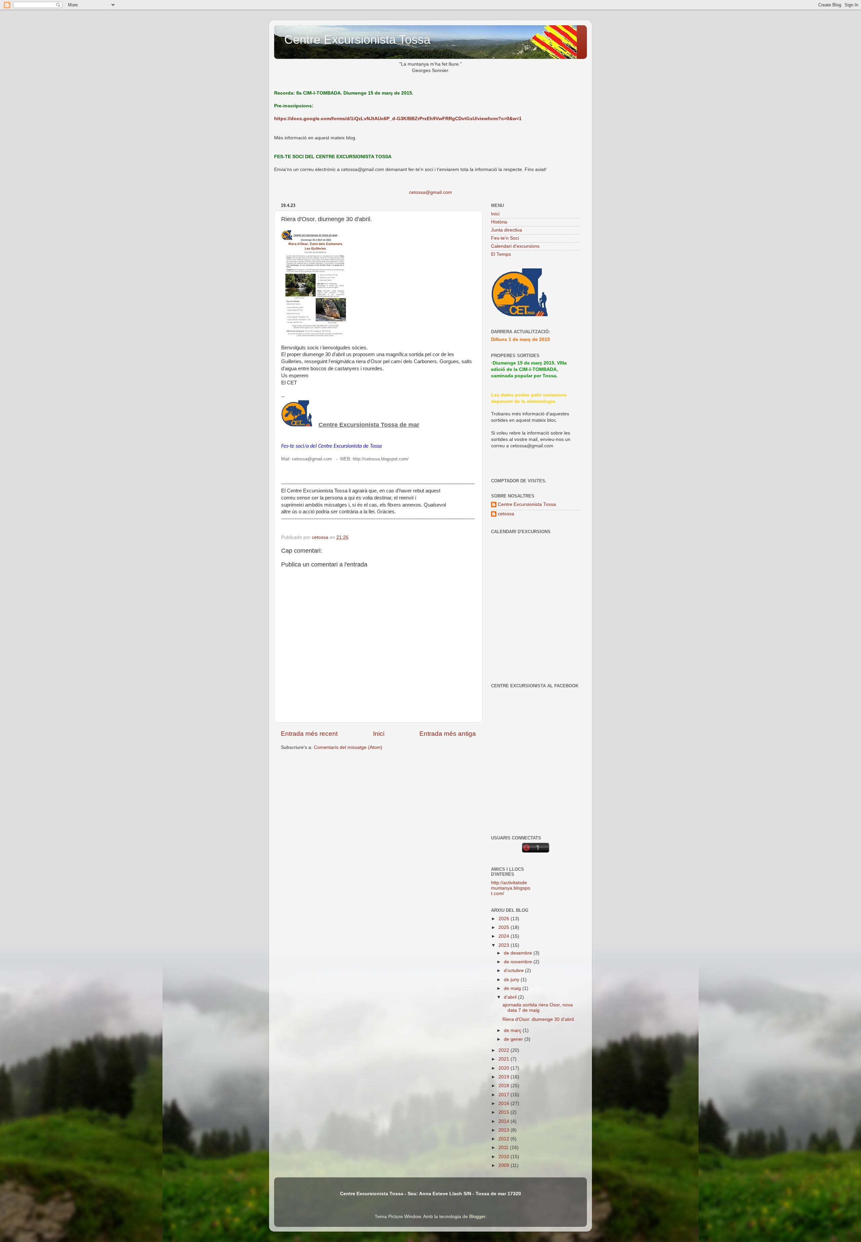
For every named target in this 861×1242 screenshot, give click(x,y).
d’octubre (514, 970)
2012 (504, 1138)
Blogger (477, 1216)
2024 (504, 936)
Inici (378, 733)
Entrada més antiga (447, 733)
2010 (504, 1156)
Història (499, 222)
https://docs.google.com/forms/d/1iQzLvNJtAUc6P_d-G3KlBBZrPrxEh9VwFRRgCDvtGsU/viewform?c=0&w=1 (398, 118)
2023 (504, 945)
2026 (504, 918)
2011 (504, 1147)
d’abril (511, 997)
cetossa (506, 513)
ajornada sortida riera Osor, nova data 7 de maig (537, 1007)
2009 (504, 1165)
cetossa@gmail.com (430, 192)
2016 (504, 1103)
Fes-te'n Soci (505, 238)
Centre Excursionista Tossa (357, 39)
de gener (514, 1039)
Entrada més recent (309, 733)
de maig (513, 988)
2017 (504, 1094)
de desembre (518, 953)
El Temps (501, 254)
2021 (504, 1059)
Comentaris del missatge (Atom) (348, 747)
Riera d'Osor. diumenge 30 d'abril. (538, 1019)
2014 (504, 1121)
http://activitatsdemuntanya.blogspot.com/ (510, 888)
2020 (504, 1068)
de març (513, 1030)
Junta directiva (506, 230)
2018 (504, 1085)
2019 (504, 1076)
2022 (504, 1050)
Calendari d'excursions (515, 246)
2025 (504, 927)
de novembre (518, 961)
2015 (504, 1112)
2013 (504, 1130)
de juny (512, 979)
